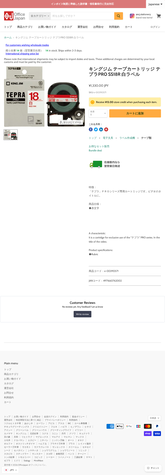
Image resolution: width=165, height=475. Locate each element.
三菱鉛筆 (78, 457)
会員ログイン (50, 416)
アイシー (8, 430)
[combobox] (10, 470)
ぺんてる (42, 443)
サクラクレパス (41, 447)
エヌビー (32, 440)
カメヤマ (8, 433)
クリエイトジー (40, 426)
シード (7, 450)
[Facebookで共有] (91, 129)
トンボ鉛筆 (9, 457)
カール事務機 (80, 423)
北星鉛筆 (34, 433)
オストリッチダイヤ (25, 443)
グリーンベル (22, 430)
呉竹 (64, 433)
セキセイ (86, 447)
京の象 (7, 437)
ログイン (155, 26)
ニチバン (44, 440)
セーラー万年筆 (11, 447)
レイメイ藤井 (84, 443)
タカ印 (49, 453)
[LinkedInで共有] (101, 129)
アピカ (51, 423)
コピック (38, 457)
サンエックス (58, 447)
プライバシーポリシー (55, 420)
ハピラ (64, 426)
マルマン (68, 437)
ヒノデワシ (76, 426)
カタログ (67, 26)
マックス (80, 437)
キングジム (21, 433)
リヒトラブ (27, 437)
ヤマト (89, 457)
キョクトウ (84, 433)
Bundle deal (95, 150)
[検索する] (118, 16)
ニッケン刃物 (58, 440)
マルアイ (56, 437)
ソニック (82, 450)
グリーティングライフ (60, 430)
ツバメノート (64, 457)
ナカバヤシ (19, 440)
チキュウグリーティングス (16, 426)
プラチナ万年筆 (57, 443)
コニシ (55, 433)
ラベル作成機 (127, 137)
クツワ (72, 433)
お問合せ (98, 26)
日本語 (153, 418)
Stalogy (27, 460)
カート (129, 26)
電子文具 (108, 137)
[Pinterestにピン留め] (106, 129)
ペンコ (71, 453)
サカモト (26, 447)
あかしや (28, 423)
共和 (16, 437)
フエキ (54, 426)
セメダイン (19, 450)
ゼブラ (7, 460)
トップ (8, 26)
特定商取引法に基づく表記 (28, 420)
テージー (82, 453)
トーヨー (50, 457)
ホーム (8, 37)
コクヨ (45, 433)
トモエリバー (24, 457)
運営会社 (83, 26)
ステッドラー (22, 453)
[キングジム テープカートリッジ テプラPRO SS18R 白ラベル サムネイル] (10, 135)
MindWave (38, 460)
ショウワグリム (49, 450)
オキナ (81, 440)
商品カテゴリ (25, 26)
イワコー (79, 430)
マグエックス (42, 437)
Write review (82, 314)
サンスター (37, 453)
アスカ (61, 423)
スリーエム (73, 447)
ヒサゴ (88, 426)
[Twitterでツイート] (96, 129)
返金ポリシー (78, 416)
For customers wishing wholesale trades (27, 45)
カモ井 (7, 440)
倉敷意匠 (60, 453)
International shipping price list (22, 53)
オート (71, 440)
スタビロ (8, 453)
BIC (69, 423)
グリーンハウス (39, 430)
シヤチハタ (33, 450)
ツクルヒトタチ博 (12, 423)
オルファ (8, 443)
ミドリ (17, 460)
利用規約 (114, 26)
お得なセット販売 (99, 146)
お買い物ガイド (47, 26)
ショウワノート (67, 450)
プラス (71, 443)
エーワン (40, 423)
